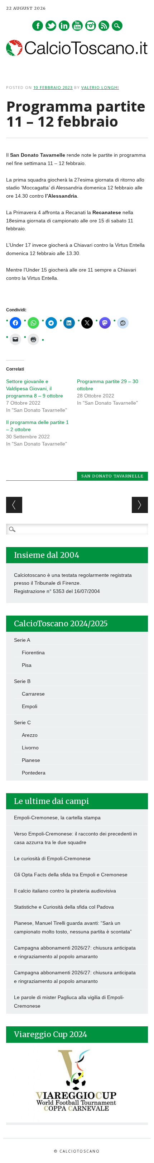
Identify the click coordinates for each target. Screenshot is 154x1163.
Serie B (22, 681)
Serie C (22, 722)
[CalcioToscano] (77, 54)
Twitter (50, 25)
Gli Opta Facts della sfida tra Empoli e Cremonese (70, 874)
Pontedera (33, 773)
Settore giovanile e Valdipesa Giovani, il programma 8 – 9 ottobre (34, 388)
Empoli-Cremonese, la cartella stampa (57, 817)
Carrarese (33, 694)
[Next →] (140, 505)
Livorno (30, 747)
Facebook (37, 25)
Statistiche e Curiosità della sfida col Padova (64, 907)
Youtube (77, 25)
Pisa (27, 665)
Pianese (31, 760)
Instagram (90, 25)
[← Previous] (14, 505)
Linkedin (64, 25)
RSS (103, 25)
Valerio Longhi (100, 87)
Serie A (22, 640)
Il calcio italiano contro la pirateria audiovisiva (65, 891)
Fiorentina (33, 652)
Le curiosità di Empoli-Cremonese (52, 858)
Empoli (29, 706)
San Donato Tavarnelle (112, 476)
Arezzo (30, 735)
